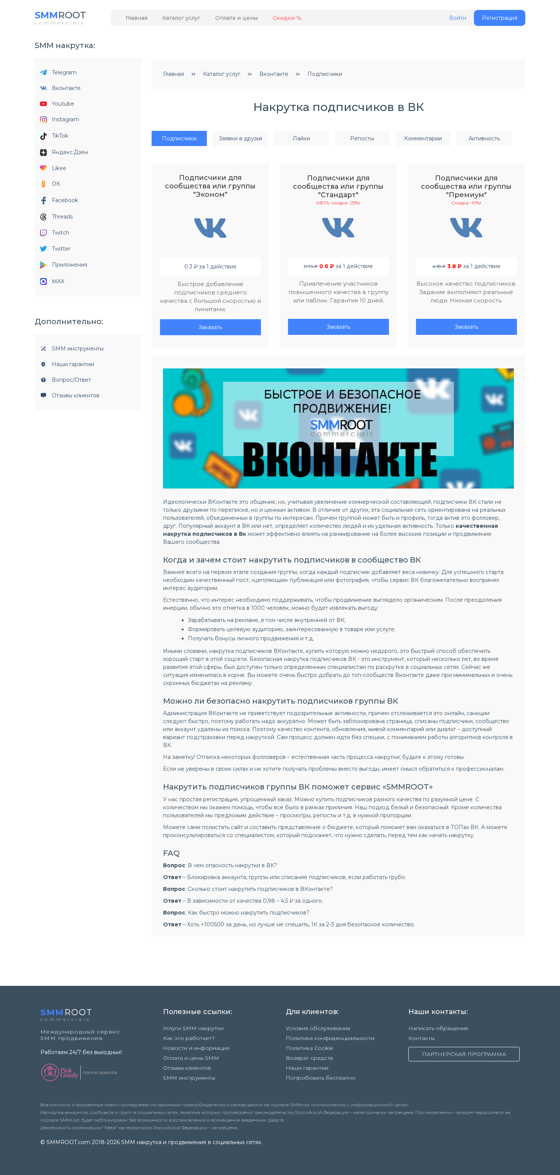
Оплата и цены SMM (191, 1057)
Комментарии (423, 138)
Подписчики (179, 138)
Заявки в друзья (240, 138)
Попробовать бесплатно (320, 1077)
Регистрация (499, 17)
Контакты (421, 1038)
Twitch (60, 232)
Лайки (301, 138)
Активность (484, 138)
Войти (457, 18)
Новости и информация (196, 1048)
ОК (56, 183)
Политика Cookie (309, 1048)
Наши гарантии (73, 364)
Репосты (362, 138)
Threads (62, 216)
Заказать (210, 327)
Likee (59, 168)
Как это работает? (189, 1038)
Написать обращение (438, 1028)
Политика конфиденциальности (330, 1038)
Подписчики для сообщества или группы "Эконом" (210, 186)
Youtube (63, 103)
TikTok (60, 135)
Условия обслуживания (318, 1028)
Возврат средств (309, 1057)
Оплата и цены (236, 17)
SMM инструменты (78, 348)
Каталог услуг (181, 17)
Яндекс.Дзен (70, 152)
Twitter (61, 248)
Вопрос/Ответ (71, 379)
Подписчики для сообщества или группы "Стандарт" (338, 186)
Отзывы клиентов (75, 395)
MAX (58, 281)
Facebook (65, 200)
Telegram (64, 72)
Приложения (69, 264)
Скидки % (287, 17)
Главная (136, 17)
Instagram (65, 119)
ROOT (60, 15)
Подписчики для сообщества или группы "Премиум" (466, 186)
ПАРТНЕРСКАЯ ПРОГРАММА (464, 1054)
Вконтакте (66, 88)
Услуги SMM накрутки (193, 1028)
